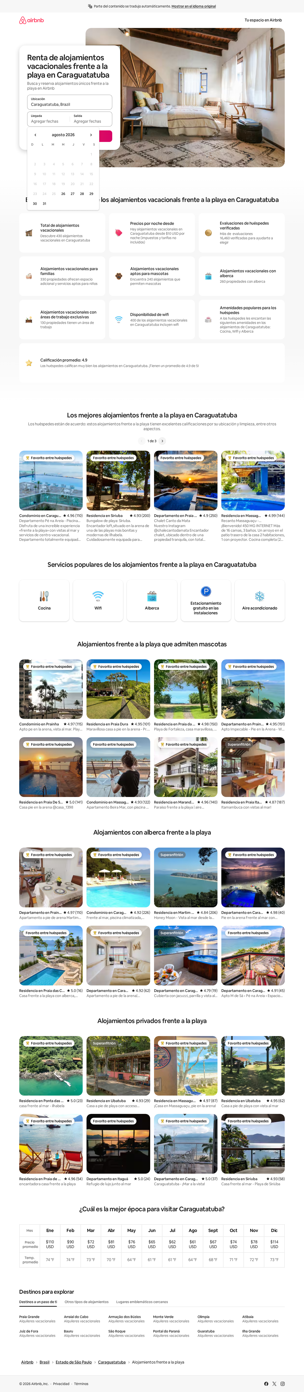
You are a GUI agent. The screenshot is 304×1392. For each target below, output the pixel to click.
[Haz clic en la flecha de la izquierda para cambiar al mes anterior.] (35, 135)
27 (72, 194)
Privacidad (61, 1384)
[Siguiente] (162, 441)
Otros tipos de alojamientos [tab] (87, 1302)
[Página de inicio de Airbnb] (31, 20)
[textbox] (48, 121)
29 (91, 194)
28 (82, 194)
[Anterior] (142, 441)
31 (44, 203)
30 (35, 203)
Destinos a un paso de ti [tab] (38, 1302)
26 (63, 194)
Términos (81, 1384)
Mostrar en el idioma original (194, 6)
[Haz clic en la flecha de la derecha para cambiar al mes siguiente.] (90, 135)
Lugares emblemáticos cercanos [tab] (142, 1302)
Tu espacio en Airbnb (263, 20)
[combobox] (69, 104)
